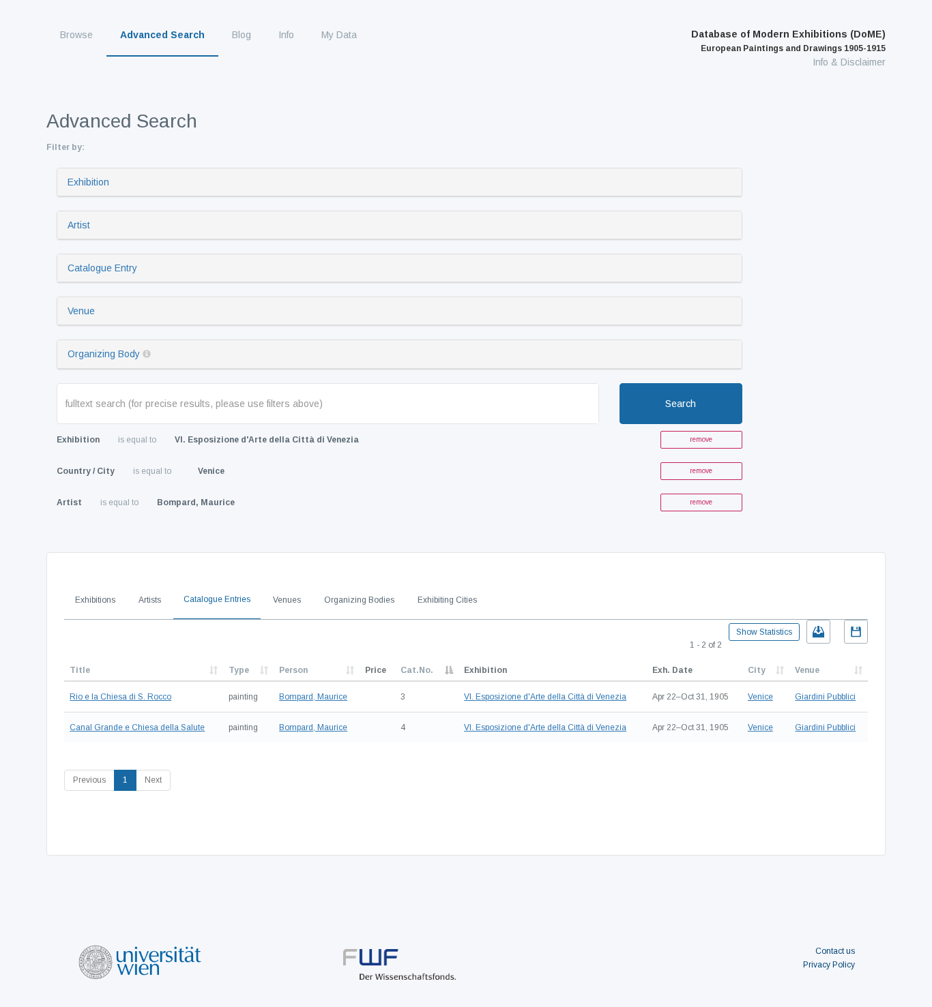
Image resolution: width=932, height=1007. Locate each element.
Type (239, 670)
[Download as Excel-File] (818, 631)
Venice (760, 697)
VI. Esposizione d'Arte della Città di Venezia (545, 697)
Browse (76, 34)
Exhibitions (95, 600)
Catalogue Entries (217, 599)
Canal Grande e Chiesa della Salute (137, 727)
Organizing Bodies (359, 600)
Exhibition (88, 182)
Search (680, 403)
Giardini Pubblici (825, 697)
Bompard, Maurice (313, 697)
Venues (287, 600)
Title (80, 670)
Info (286, 34)
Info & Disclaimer (849, 62)
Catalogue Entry (102, 267)
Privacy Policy (829, 965)
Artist (79, 225)
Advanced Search (162, 34)
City (757, 670)
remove (701, 439)
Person (293, 670)
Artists (150, 600)
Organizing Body (104, 353)
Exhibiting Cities (447, 600)
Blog (241, 34)
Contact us (835, 951)
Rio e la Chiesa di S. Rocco (120, 697)
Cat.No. (417, 670)
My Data (339, 34)
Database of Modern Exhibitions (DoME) (788, 41)
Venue (81, 310)
